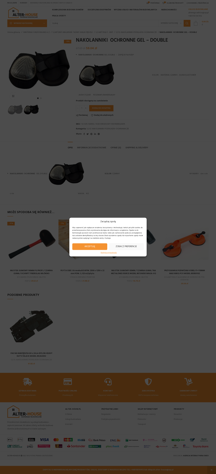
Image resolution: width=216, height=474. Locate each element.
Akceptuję (89, 246)
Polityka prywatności (109, 252)
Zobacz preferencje (126, 246)
